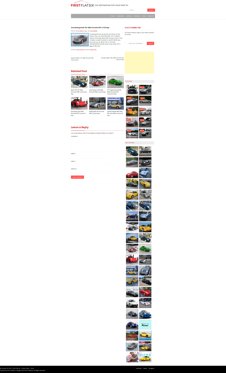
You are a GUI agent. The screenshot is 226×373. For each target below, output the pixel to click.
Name (73, 153)
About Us (151, 16)
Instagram (151, 368)
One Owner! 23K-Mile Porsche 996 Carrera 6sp (97, 91)
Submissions (120, 16)
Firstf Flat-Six (16, 368)
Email (73, 161)
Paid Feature (80, 49)
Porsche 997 (93, 49)
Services (129, 16)
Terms (32, 368)
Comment (74, 136)
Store (144, 16)
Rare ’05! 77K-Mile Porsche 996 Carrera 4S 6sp (79, 92)
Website (74, 169)
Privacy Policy (25, 368)
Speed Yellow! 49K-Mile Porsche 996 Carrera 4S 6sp (115, 113)
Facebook (139, 368)
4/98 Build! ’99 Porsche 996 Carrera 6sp (96, 112)
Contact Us (137, 16)
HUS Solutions (11, 370)
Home (112, 16)
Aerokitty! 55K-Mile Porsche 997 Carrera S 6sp (78, 113)
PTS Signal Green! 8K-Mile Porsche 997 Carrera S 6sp (114, 92)
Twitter (145, 368)
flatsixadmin (93, 31)
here (91, 46)
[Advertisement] (139, 63)
